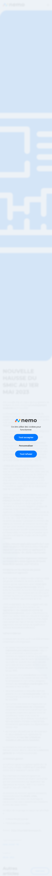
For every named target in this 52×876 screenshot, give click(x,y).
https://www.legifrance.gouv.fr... (26, 830)
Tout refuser (26, 454)
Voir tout (40, 871)
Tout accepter (26, 437)
